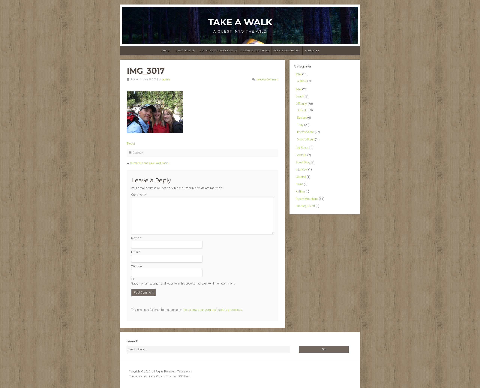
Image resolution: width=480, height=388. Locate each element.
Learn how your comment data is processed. (213, 310)
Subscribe (312, 50)
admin (166, 79)
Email (135, 252)
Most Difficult (305, 139)
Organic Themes (166, 376)
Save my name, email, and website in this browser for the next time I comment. (183, 283)
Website (136, 266)
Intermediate (305, 132)
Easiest (302, 117)
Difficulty (301, 104)
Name (136, 238)
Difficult (302, 110)
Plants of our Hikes (255, 50)
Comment (138, 194)
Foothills (301, 155)
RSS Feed (184, 376)
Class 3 (302, 81)
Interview (302, 169)
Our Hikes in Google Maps (218, 50)
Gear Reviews (185, 50)
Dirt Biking (302, 148)
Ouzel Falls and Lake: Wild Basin (149, 163)
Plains (299, 184)
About (166, 50)
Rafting (300, 191)
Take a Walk (240, 22)
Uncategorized (305, 206)
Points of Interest (287, 50)
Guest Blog (303, 162)
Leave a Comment (267, 79)
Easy (300, 125)
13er (299, 74)
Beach (300, 96)
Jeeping (301, 177)
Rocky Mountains (307, 199)
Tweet (131, 143)
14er (299, 89)
